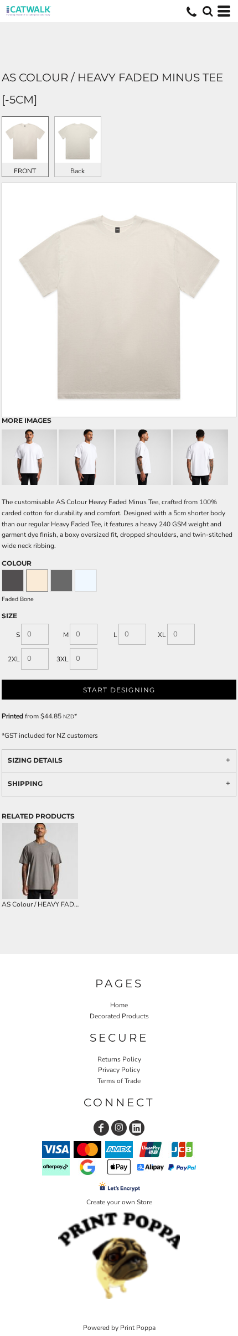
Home (119, 1005)
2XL (14, 659)
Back (77, 171)
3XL (62, 659)
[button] (207, 11)
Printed (12, 716)
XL (162, 634)
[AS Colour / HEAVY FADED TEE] (40, 860)
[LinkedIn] (136, 1128)
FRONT (25, 171)
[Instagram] (119, 1128)
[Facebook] (101, 1128)
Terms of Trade (119, 1080)
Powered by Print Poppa (119, 1327)
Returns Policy (119, 1059)
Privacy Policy (119, 1069)
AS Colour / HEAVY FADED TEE (49, 904)
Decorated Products (119, 1016)
